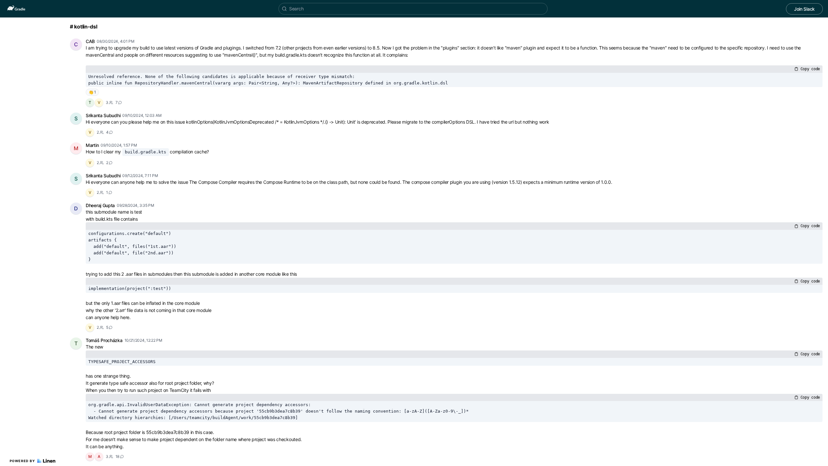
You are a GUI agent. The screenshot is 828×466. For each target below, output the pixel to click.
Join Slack (804, 9)
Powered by (22, 461)
